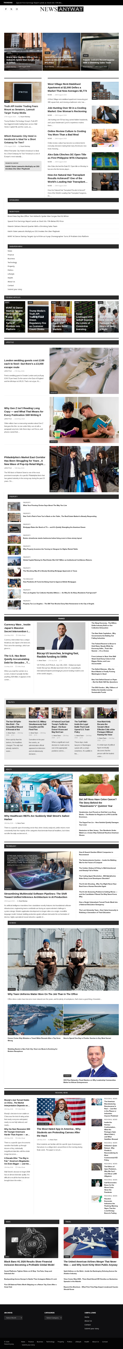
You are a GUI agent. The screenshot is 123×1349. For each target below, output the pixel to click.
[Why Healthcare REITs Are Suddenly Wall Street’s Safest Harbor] (38, 793)
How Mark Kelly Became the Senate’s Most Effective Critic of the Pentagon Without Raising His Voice (106, 728)
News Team (42, 660)
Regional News (43, 1124)
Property (11, 266)
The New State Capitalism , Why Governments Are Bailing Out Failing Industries (104, 635)
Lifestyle (11, 274)
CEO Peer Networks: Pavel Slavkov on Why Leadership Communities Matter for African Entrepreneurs (89, 1081)
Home (87, 1317)
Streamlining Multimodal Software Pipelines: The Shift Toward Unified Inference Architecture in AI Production (35, 895)
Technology (12, 262)
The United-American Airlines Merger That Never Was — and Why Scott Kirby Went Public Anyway (90, 1263)
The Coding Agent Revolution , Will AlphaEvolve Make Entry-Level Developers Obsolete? (97, 877)
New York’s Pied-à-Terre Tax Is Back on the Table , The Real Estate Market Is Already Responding (60, 516)
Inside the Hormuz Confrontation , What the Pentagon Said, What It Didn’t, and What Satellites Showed (111, 1130)
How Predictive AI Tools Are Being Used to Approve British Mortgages (49, 582)
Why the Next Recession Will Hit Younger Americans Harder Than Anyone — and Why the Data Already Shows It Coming (17, 1132)
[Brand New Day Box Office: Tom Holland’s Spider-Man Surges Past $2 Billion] (23, 52)
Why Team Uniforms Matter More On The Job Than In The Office (43, 994)
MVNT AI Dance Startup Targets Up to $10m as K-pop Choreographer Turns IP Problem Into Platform (48, 236)
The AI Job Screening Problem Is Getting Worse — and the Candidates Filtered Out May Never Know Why (98, 894)
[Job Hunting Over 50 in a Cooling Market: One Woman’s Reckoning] (105, 115)
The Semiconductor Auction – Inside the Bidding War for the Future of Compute (97, 861)
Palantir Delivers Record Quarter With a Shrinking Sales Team (98, 61)
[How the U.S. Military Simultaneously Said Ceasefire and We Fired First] (39, 712)
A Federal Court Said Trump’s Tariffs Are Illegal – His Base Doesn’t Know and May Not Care (60, 727)
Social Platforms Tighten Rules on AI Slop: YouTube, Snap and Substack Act (28, 1272)
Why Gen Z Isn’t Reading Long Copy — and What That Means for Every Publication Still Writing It (23, 411)
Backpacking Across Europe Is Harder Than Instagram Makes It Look (30, 1279)
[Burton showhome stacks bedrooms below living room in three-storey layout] (14, 539)
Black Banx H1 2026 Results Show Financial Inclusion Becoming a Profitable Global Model (29, 1263)
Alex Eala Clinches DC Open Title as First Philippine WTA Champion (67, 156)
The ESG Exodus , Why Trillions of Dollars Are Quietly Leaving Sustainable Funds (105, 690)
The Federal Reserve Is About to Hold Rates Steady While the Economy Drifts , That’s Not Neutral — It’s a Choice (104, 647)
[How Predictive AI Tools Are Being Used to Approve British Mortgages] (14, 583)
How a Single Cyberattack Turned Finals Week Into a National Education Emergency (98, 903)
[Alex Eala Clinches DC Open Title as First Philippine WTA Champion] (105, 161)
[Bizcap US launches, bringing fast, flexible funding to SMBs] (61, 636)
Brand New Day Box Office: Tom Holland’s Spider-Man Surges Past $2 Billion (23, 60)
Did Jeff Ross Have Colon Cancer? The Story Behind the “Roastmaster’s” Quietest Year (98, 802)
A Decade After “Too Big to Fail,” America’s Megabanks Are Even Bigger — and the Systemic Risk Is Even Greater (16, 1161)
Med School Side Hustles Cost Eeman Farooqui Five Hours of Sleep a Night (108, 322)
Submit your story (15, 289)
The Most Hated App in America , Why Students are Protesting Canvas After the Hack (59, 1132)
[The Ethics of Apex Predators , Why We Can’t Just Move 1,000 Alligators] (97, 1166)
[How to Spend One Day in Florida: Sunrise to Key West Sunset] (91, 1019)
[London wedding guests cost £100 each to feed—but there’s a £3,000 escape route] (84, 371)
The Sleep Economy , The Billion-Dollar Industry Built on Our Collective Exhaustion (104, 625)
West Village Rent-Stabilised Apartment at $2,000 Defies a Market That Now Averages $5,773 (67, 87)
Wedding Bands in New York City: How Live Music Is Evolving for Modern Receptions (32, 1050)
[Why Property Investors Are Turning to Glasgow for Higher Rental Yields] (14, 550)
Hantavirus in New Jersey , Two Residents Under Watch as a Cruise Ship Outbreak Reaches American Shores (99, 832)
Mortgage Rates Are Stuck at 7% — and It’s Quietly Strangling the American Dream (54, 527)
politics (11, 702)
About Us (11, 281)
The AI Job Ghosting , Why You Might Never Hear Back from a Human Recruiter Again (97, 885)
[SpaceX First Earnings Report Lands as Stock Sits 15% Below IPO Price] (61, 52)
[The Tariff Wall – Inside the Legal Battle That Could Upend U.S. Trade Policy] (84, 712)
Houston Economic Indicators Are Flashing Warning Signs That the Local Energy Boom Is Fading (111, 1206)
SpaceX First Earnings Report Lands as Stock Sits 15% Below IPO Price (40, 3)
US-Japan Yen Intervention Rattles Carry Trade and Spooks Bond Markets (60, 322)
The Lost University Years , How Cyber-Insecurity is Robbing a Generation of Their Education (98, 911)
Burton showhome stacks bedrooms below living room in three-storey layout (52, 538)
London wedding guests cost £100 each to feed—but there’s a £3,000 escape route (24, 364)
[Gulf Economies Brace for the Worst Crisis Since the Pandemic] (97, 1183)
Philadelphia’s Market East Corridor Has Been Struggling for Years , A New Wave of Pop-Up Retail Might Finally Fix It (24, 461)
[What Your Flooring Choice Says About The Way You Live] (14, 506)
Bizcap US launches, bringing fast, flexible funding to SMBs (58, 655)
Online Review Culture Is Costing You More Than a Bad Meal (67, 133)
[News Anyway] (61, 9)
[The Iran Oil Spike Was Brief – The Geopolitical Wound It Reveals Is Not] (16, 712)
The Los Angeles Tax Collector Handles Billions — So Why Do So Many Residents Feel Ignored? (60, 593)
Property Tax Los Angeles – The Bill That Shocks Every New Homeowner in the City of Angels (58, 604)
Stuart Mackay (11, 67)
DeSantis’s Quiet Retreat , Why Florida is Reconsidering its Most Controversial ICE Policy (111, 1153)
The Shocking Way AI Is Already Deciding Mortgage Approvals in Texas (50, 571)
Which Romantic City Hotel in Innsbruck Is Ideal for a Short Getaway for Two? (20, 139)
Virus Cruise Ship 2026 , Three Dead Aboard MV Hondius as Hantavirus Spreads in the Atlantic (91, 1280)
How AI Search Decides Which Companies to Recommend (96, 853)
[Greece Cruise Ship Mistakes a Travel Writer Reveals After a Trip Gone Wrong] (35, 1019)
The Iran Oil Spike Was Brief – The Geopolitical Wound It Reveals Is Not (14, 725)
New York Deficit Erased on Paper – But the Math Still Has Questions (105, 681)
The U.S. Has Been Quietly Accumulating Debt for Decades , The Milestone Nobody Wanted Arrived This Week (17, 659)
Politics (10, 270)
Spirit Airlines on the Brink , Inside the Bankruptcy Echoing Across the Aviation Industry (90, 1272)
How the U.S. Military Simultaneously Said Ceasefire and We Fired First (37, 725)
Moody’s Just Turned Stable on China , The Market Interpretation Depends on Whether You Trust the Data (16, 1103)
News (9, 53)
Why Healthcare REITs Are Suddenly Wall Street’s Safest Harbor (36, 817)
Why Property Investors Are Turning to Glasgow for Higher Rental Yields (50, 549)
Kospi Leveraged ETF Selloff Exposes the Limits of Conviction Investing (84, 322)
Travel (68, 1222)
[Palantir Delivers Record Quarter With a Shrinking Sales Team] (100, 52)
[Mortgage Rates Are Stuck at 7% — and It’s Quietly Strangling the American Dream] (14, 528)
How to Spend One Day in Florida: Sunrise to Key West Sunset (87, 1038)
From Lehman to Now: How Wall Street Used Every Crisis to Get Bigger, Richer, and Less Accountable (104, 660)
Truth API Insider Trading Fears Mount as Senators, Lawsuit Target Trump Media (21, 109)
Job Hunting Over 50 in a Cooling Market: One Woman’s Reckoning (67, 109)
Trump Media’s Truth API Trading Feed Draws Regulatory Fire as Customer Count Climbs (37, 320)
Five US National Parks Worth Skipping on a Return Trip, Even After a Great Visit (30, 1286)
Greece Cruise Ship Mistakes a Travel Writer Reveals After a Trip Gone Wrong (34, 1039)
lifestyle (10, 342)
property (13, 497)
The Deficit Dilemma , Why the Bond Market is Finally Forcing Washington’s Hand (103, 671)
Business (11, 258)
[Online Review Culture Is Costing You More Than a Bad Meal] (105, 138)
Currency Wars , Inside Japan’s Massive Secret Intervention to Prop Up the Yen (17, 628)
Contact (11, 285)
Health (10, 278)
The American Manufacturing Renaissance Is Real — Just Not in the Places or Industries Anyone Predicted (111, 1108)
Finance (11, 255)
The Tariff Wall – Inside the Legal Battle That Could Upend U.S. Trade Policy (81, 727)
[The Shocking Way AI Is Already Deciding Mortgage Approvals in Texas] (14, 572)
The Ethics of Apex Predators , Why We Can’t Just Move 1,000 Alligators (110, 1171)
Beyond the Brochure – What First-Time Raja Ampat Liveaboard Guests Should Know (91, 1288)
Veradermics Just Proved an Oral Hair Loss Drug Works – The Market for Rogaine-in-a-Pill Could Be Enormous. (98, 814)
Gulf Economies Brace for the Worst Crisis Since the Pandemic (110, 1187)
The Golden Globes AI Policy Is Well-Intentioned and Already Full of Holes (97, 869)
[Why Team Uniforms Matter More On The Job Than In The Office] (63, 959)
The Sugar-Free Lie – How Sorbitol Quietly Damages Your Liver (99, 823)
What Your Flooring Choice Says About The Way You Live (45, 505)
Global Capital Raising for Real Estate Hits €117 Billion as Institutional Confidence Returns (57, 560)
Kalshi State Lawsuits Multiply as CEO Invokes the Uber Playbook (22, 167)
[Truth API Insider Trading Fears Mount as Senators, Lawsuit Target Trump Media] (23, 92)
